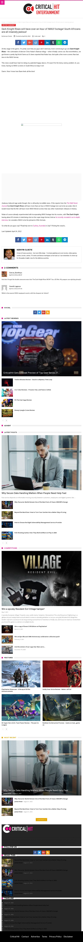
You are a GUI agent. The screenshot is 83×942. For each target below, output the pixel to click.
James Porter (7, 793)
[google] (30, 42)
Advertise (35, 936)
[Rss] (48, 312)
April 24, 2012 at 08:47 (15, 275)
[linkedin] (47, 42)
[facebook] (18, 42)
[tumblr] (53, 42)
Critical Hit (14, 936)
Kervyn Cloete (7, 36)
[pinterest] (41, 42)
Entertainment (11, 22)
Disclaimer (68, 936)
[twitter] (24, 42)
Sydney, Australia (39, 226)
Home (3, 22)
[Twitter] (39, 312)
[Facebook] (35, 312)
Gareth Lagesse (15, 286)
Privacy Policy (55, 936)
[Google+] (43, 312)
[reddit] (36, 42)
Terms (44, 936)
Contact (25, 936)
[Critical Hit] (41, 2)
